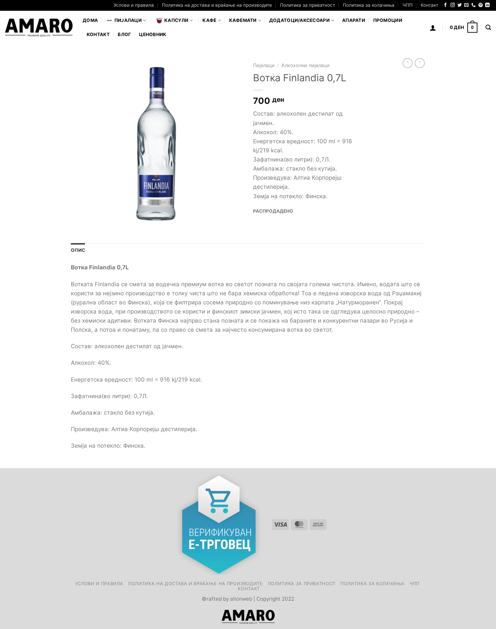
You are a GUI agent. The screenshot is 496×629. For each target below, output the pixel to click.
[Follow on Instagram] (452, 5)
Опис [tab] (78, 250)
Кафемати (243, 20)
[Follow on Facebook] (445, 5)
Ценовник (152, 34)
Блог (124, 34)
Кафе (209, 20)
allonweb (241, 599)
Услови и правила (134, 5)
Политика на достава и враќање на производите (217, 5)
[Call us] (473, 5)
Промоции (387, 20)
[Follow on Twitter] (460, 5)
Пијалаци (264, 65)
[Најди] (488, 27)
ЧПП (408, 5)
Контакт (429, 5)
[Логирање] (433, 27)
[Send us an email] (466, 5)
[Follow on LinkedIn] (487, 5)
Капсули (176, 20)
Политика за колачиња (368, 5)
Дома (90, 20)
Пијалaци (128, 20)
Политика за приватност (307, 5)
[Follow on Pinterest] (480, 5)
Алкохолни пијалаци (305, 65)
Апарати (353, 20)
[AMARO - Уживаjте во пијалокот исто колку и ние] (39, 28)
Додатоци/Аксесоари (299, 20)
